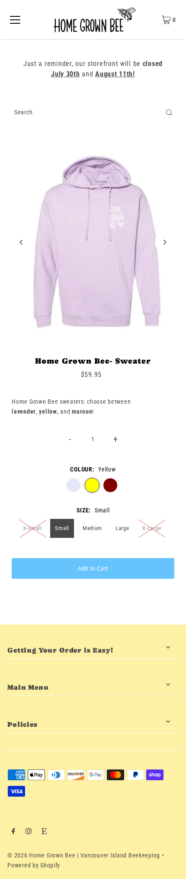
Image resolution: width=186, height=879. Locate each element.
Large (122, 528)
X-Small (32, 528)
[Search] (169, 112)
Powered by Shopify (33, 865)
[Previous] (21, 242)
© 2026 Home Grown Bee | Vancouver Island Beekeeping (83, 855)
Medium (92, 528)
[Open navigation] (15, 20)
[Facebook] (13, 832)
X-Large (151, 528)
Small (62, 528)
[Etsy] (44, 832)
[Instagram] (29, 832)
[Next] (164, 242)
